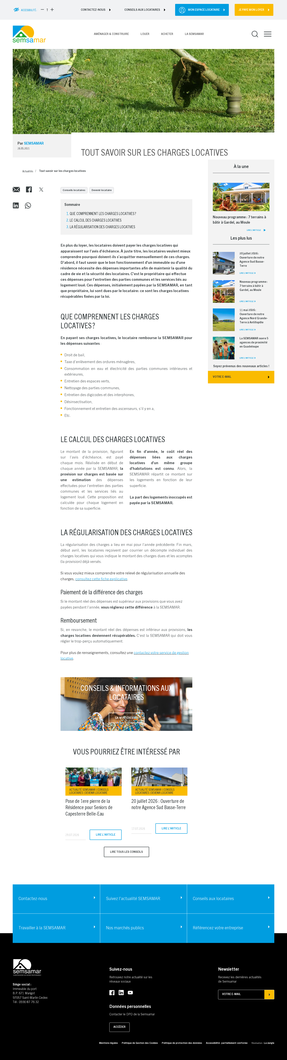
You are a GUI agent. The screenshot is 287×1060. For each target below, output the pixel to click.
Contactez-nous (93, 10)
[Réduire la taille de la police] (42, 9)
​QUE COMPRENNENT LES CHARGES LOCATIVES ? (103, 213)
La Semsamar (194, 34)
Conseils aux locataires (142, 10)
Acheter (167, 34)
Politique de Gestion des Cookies (140, 1043)
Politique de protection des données (182, 1043)
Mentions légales (108, 1043)
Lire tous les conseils (126, 852)
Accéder (119, 1027)
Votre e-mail (231, 994)
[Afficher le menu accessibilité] (16, 10)
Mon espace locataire (204, 10)
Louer (145, 34)
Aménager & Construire (111, 34)
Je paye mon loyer (251, 10)
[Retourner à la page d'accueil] (29, 34)
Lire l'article (105, 835)
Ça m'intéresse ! (126, 718)
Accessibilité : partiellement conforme (227, 1043)
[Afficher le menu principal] (267, 34)
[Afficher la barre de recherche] (255, 34)
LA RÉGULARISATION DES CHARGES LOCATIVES (102, 226)
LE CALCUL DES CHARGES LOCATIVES (95, 220)
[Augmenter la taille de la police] (52, 9)
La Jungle (269, 1043)
